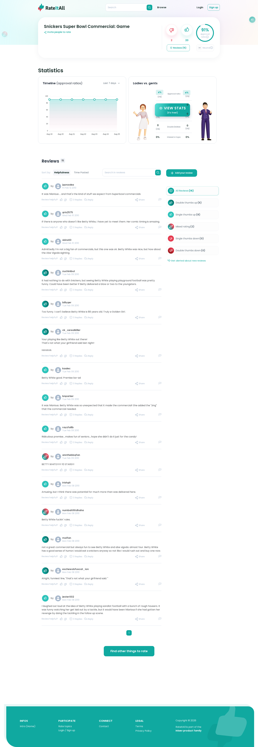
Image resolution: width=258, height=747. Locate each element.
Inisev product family (189, 730)
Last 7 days (109, 83)
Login (200, 7)
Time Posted (81, 172)
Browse (161, 7)
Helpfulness (61, 172)
